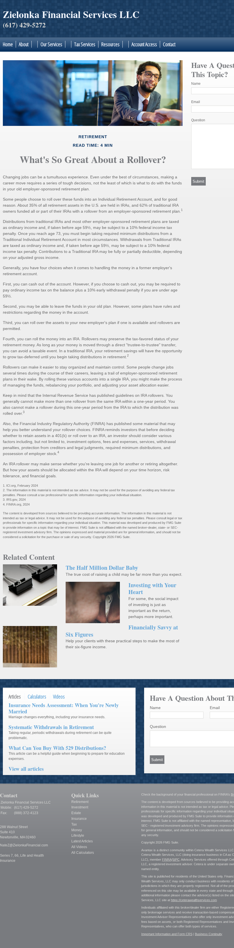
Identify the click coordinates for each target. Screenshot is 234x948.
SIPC (175, 859)
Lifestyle (77, 836)
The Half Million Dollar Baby (102, 567)
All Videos (79, 847)
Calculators (37, 696)
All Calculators (82, 853)
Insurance (79, 819)
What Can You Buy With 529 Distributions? (57, 748)
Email (195, 102)
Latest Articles (82, 841)
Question (198, 120)
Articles (15, 696)
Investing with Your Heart (152, 588)
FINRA (167, 859)
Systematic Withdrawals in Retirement (51, 727)
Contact (169, 44)
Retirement (79, 802)
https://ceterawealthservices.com (194, 900)
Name (196, 84)
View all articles (26, 768)
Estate (76, 813)
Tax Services (84, 44)
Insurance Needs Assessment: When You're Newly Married (64, 708)
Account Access (144, 44)
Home (8, 44)
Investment (79, 807)
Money (76, 830)
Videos (59, 696)
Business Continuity (208, 934)
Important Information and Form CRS (166, 934)
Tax (74, 824)
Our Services (51, 44)
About (24, 44)
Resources (110, 44)
